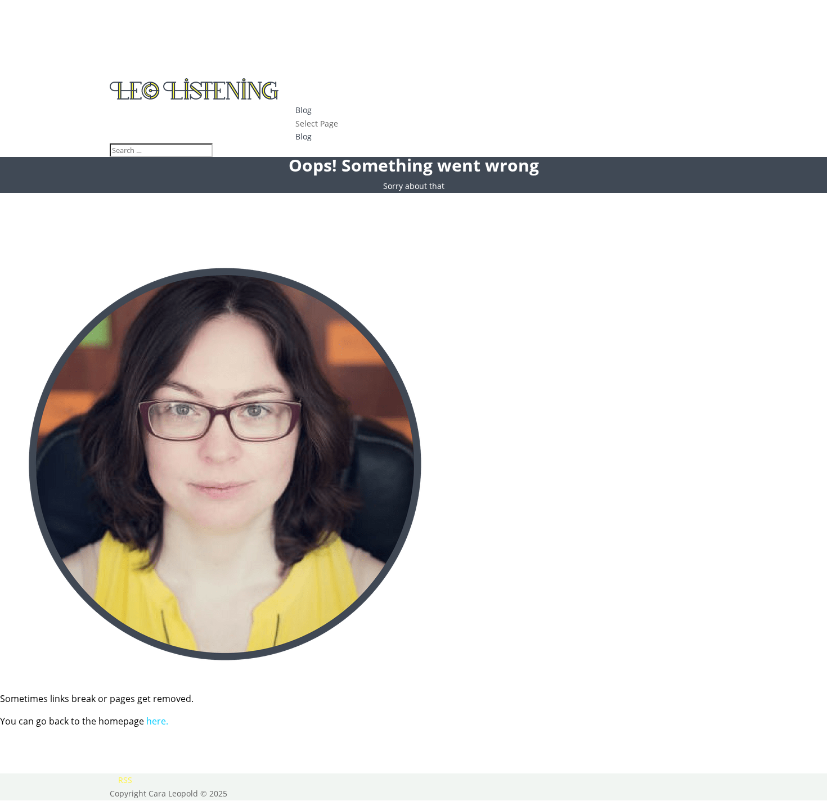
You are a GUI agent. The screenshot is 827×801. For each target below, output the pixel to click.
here (156, 721)
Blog (303, 110)
